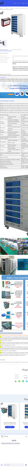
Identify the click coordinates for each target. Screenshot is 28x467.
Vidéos (23, 3)
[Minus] (26, 436)
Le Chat (10, 427)
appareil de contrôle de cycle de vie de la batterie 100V (10, 362)
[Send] (26, 464)
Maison (15, 3)
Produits (19, 3)
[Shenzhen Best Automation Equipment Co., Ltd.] (16, 381)
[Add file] (2, 464)
